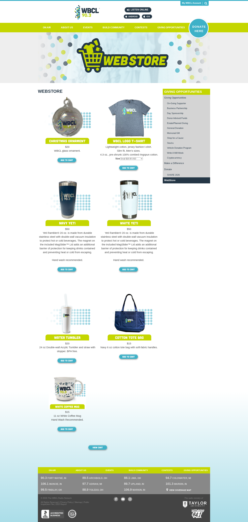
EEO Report (61, 504)
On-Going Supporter (176, 103)
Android (133, 16)
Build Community (114, 27)
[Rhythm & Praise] (198, 513)
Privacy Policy (66, 502)
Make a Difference (174, 163)
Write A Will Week (175, 153)
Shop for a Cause (175, 138)
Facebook (116, 500)
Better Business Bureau (52, 514)
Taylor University (199, 501)
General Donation (175, 128)
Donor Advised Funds (177, 118)
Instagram (130, 500)
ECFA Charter (72, 514)
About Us (67, 27)
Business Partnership (177, 108)
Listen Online (139, 9)
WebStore (169, 180)
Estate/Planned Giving (177, 123)
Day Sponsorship (175, 113)
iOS (148, 16)
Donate (168, 169)
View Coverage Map (180, 490)
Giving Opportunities (171, 27)
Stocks (170, 143)
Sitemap (78, 502)
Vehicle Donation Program (179, 148)
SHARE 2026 (173, 175)
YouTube (123, 500)
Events (88, 27)
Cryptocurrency (174, 158)
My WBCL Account (191, 3)
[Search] (206, 3)
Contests (141, 27)
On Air (47, 27)
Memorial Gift (173, 133)
